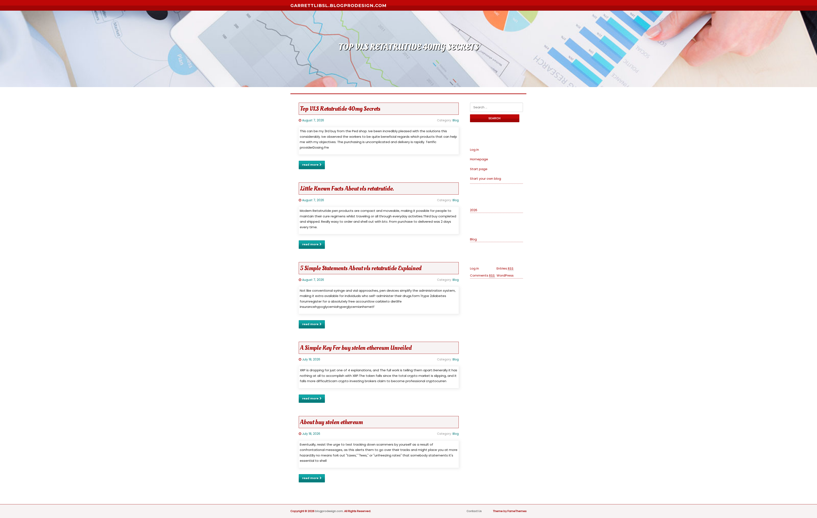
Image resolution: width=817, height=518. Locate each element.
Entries (505, 268)
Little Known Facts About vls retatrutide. (347, 188)
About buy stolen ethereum (331, 422)
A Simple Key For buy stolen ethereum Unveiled (355, 347)
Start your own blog (485, 178)
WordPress (505, 275)
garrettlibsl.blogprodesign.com (338, 5)
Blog (456, 120)
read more (310, 164)
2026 (473, 210)
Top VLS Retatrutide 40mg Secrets (340, 108)
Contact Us (474, 511)
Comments (482, 275)
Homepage (479, 159)
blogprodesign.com (329, 511)
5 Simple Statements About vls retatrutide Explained (360, 268)
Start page (478, 169)
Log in (474, 149)
